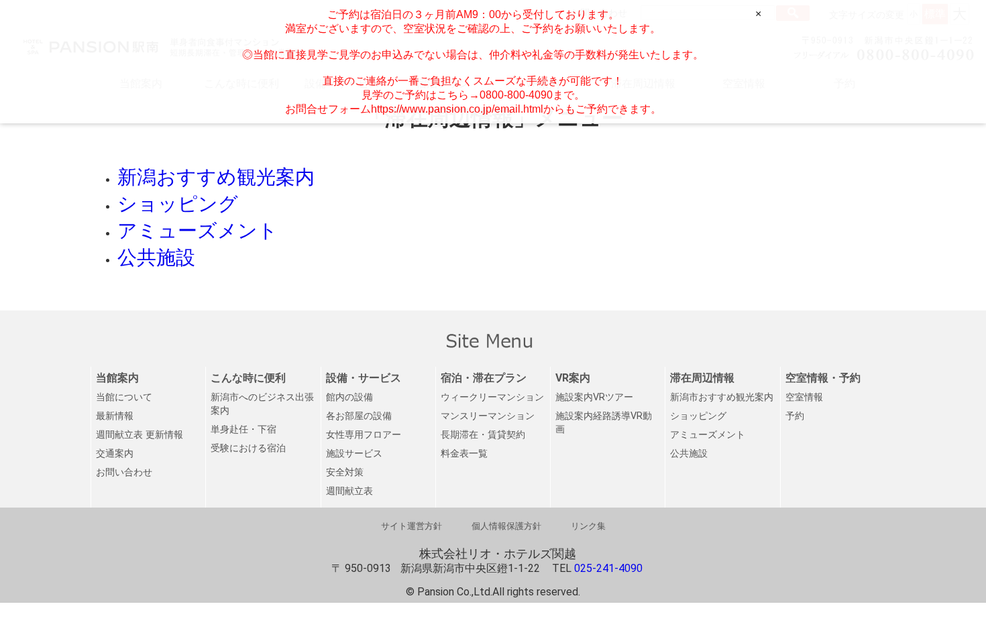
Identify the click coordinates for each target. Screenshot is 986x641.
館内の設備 (349, 397)
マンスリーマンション (488, 416)
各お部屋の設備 (359, 416)
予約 (794, 416)
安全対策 (345, 472)
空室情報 (804, 397)
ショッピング (698, 416)
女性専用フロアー (363, 435)
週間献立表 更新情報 (139, 435)
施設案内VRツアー (594, 397)
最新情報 (114, 416)
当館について (124, 397)
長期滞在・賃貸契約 (483, 435)
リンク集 (588, 526)
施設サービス (354, 453)
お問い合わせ (124, 472)
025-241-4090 (608, 568)
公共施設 (689, 453)
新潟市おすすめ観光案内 (721, 397)
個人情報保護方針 (506, 526)
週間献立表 (349, 491)
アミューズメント (707, 435)
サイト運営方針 (411, 526)
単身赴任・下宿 (243, 429)
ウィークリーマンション (492, 397)
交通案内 (114, 453)
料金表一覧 (464, 453)
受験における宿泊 (248, 448)
